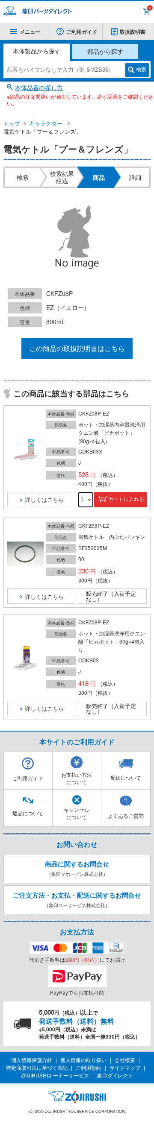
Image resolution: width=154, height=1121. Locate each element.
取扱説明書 (132, 31)
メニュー (30, 31)
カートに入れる (126, 499)
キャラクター (45, 123)
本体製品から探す (37, 51)
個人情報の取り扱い (83, 1059)
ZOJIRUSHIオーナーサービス (55, 1075)
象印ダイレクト (115, 1075)
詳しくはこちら (44, 499)
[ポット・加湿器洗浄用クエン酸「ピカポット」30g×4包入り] (25, 658)
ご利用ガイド (81, 31)
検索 (141, 70)
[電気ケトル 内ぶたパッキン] (25, 554)
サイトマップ (125, 1067)
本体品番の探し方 (39, 88)
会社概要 (125, 1059)
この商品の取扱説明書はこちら (77, 348)
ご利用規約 (88, 1067)
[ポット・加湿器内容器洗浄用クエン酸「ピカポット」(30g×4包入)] (25, 449)
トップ (11, 123)
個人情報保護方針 (31, 1059)
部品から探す (105, 51)
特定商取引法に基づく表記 (37, 1067)
